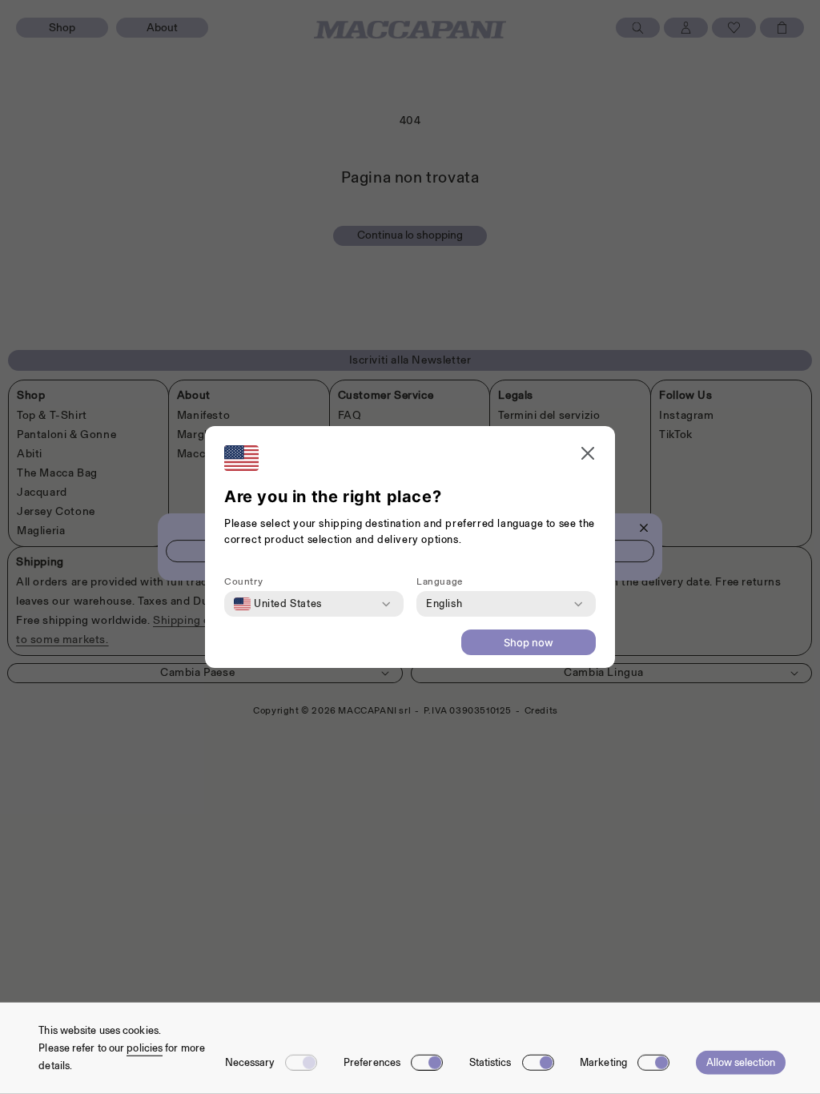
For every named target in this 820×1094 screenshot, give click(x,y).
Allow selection (740, 1062)
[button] (588, 455)
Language (439, 581)
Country (243, 581)
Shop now (528, 642)
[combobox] (278, 604)
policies (145, 1048)
